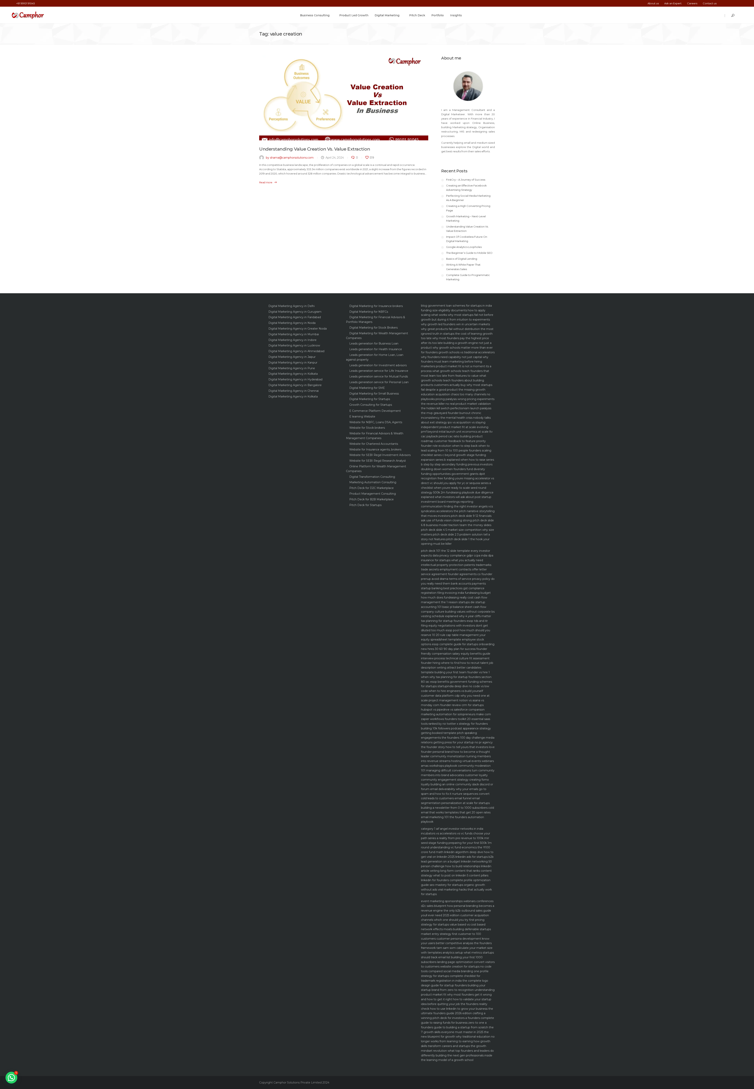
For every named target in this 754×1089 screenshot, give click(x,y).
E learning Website (362, 416)
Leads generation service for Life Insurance (378, 371)
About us (653, 3)
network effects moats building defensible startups (456, 929)
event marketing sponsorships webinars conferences (457, 901)
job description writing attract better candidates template (457, 667)
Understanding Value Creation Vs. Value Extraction (314, 149)
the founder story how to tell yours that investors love (458, 747)
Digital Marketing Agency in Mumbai (293, 334)
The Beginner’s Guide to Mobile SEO (469, 252)
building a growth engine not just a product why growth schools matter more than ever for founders (457, 347)
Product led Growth (353, 15)
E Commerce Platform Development (375, 411)
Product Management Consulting (372, 493)
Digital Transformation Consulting (372, 477)
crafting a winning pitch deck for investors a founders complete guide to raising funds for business (457, 1017)
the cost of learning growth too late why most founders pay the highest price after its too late (457, 338)
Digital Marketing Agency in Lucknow (294, 345)
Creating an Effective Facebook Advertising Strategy (466, 187)
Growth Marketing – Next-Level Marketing (466, 218)
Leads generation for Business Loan (373, 343)
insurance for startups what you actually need (452, 560)
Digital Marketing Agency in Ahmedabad (296, 351)
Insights (456, 15)
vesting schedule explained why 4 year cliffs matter (456, 616)
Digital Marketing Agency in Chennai (293, 391)
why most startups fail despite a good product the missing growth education (456, 389)
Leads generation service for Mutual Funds (378, 376)
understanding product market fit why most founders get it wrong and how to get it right (458, 994)
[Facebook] (724, 3)
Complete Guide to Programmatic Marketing (468, 277)
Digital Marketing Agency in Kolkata (293, 373)
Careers (692, 3)
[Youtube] (740, 3)
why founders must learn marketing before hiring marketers (454, 361)
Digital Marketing (387, 15)
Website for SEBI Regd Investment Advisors (380, 455)
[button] (11, 1078)
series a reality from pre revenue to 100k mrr (458, 838)
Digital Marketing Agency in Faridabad (294, 317)
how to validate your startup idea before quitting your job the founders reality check (456, 1004)
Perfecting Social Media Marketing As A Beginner (468, 198)
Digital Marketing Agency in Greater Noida (297, 328)
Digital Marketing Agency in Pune (291, 368)
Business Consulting (314, 15)
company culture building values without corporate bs (458, 611)
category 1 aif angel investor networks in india (452, 828)
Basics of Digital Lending (461, 258)
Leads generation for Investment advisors (378, 365)
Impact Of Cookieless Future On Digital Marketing (466, 239)
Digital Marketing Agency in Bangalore (295, 385)
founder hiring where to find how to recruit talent (454, 663)
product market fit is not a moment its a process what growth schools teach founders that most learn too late (456, 371)
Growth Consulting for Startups (370, 405)
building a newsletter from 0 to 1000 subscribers (454, 807)
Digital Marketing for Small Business (374, 393)
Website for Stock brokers (367, 427)
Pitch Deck (417, 15)
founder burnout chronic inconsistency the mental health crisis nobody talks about (456, 417)
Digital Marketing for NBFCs (368, 311)
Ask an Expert (673, 3)
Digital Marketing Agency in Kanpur (292, 362)
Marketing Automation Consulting (372, 482)
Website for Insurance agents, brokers (375, 449)
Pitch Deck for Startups (365, 505)
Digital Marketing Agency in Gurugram (294, 311)
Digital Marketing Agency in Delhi (291, 306)
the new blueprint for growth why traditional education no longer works (458, 1036)
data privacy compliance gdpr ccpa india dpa (463, 555)
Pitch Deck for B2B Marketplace (371, 499)
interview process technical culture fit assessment (455, 658)
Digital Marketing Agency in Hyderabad (295, 379)
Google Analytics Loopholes (464, 246)
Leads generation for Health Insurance (375, 349)
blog (424, 305)
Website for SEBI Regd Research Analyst (377, 460)
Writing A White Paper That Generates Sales (463, 266)
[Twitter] (730, 3)
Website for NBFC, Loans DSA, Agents (375, 422)
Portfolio (437, 15)
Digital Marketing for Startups (369, 399)
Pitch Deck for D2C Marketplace (371, 488)
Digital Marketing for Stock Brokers (373, 327)
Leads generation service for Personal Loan (379, 382)
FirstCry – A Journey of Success (465, 179)
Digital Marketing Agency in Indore (292, 340)
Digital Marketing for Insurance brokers (376, 306)
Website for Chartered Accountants (373, 444)
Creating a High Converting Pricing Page (468, 208)
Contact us (709, 3)
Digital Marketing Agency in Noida (292, 323)
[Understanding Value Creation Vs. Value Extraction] (343, 98)
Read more (265, 182)
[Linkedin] (735, 3)
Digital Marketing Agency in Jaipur (292, 357)
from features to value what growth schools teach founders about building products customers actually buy (453, 380)
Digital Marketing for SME (367, 388)
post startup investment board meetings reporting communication (456, 501)
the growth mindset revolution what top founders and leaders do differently (457, 1050)
